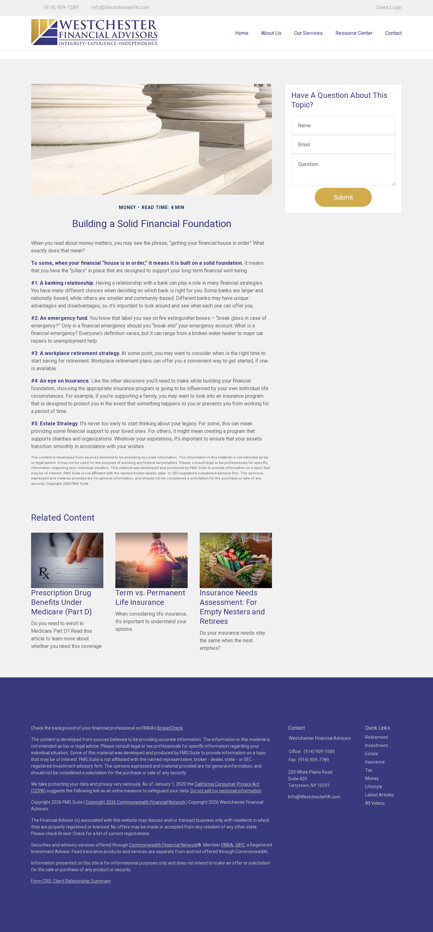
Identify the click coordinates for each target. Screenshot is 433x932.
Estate (371, 753)
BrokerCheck (170, 728)
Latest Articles (379, 794)
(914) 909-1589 (61, 7)
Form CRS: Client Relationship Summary (71, 881)
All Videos (375, 803)
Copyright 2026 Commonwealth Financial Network (135, 802)
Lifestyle (373, 786)
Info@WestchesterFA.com (120, 7)
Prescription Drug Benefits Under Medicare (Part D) (61, 602)
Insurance (375, 761)
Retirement (376, 737)
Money (372, 778)
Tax (368, 770)
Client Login (389, 7)
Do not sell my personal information (226, 790)
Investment (376, 745)
